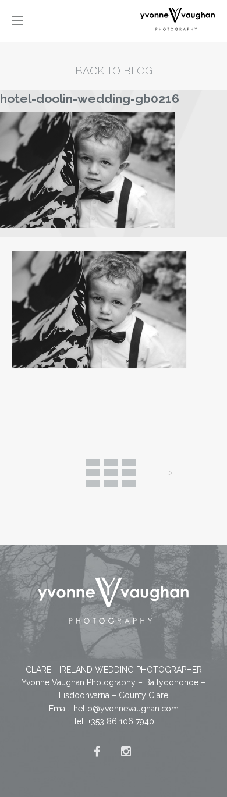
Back (111, 473)
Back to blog (113, 71)
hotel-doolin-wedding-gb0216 (89, 98)
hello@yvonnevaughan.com (126, 708)
